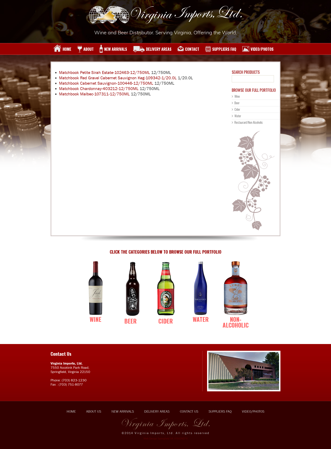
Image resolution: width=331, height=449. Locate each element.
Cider (237, 109)
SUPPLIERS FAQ (224, 49)
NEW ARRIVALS (115, 49)
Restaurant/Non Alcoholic (248, 122)
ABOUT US (93, 411)
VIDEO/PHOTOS (262, 49)
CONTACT (192, 49)
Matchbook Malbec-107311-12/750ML (94, 94)
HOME (67, 49)
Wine (237, 96)
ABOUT (88, 49)
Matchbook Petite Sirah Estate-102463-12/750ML (104, 72)
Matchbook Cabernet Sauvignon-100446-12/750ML (106, 83)
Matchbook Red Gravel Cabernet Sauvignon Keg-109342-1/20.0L (118, 77)
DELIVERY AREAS (158, 49)
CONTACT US (189, 411)
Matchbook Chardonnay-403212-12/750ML (98, 88)
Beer (237, 103)
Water (237, 116)
